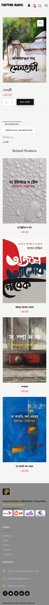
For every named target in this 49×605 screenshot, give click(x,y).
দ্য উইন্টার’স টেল (24, 227)
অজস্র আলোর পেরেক (24, 307)
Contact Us (8, 554)
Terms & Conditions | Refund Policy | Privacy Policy (24, 501)
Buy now (25, 102)
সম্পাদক (24, 386)
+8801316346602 (16, 585)
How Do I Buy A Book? (14, 505)
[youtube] (27, 593)
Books (5, 540)
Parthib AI (7, 535)
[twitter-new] (10, 593)
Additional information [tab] (19, 130)
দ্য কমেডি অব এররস (24, 466)
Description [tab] (12, 124)
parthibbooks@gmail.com (18, 578)
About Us (7, 549)
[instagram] (16, 593)
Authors (6, 544)
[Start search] (40, 6)
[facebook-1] (5, 593)
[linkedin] (21, 593)
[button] (40, 23)
